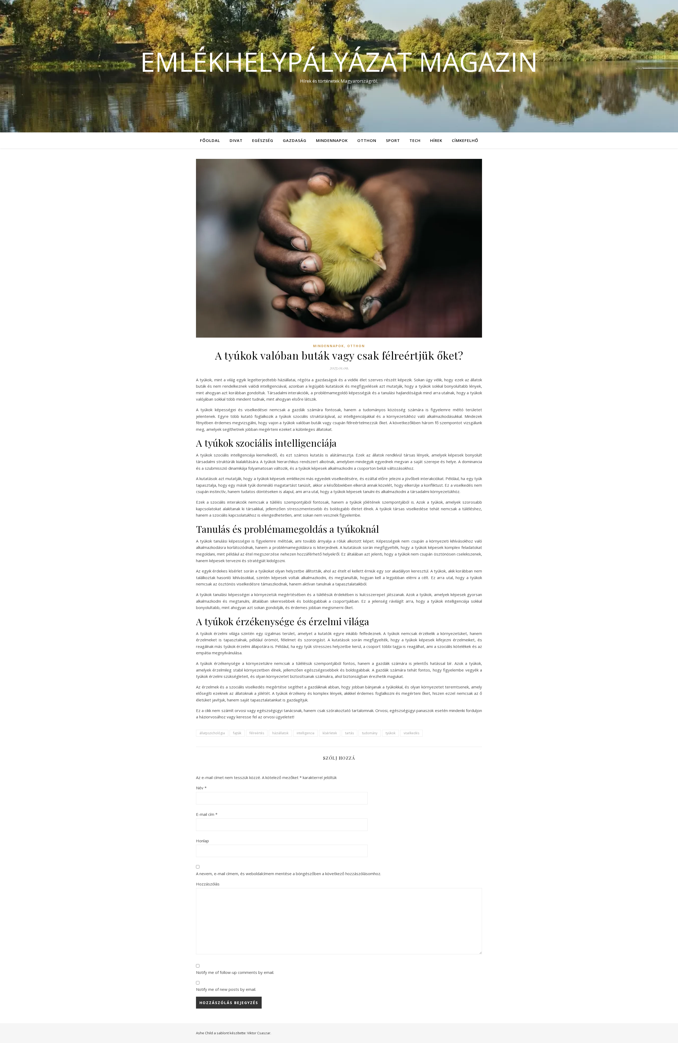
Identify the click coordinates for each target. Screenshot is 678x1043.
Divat (236, 140)
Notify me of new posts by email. (226, 989)
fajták (237, 733)
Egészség (262, 140)
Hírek (436, 140)
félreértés (256, 733)
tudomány (369, 733)
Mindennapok (332, 140)
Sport (393, 140)
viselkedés (411, 733)
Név (201, 787)
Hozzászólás (208, 884)
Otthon (366, 140)
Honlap (202, 840)
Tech (415, 140)
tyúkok (390, 733)
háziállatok (280, 733)
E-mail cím (206, 814)
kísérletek (330, 733)
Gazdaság (294, 140)
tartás (349, 733)
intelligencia (305, 733)
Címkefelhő (465, 140)
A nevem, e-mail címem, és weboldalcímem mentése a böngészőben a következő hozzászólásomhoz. (288, 873)
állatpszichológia (212, 733)
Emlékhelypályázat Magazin (339, 61)
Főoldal (210, 140)
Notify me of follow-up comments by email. (235, 972)
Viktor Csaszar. (259, 1033)
